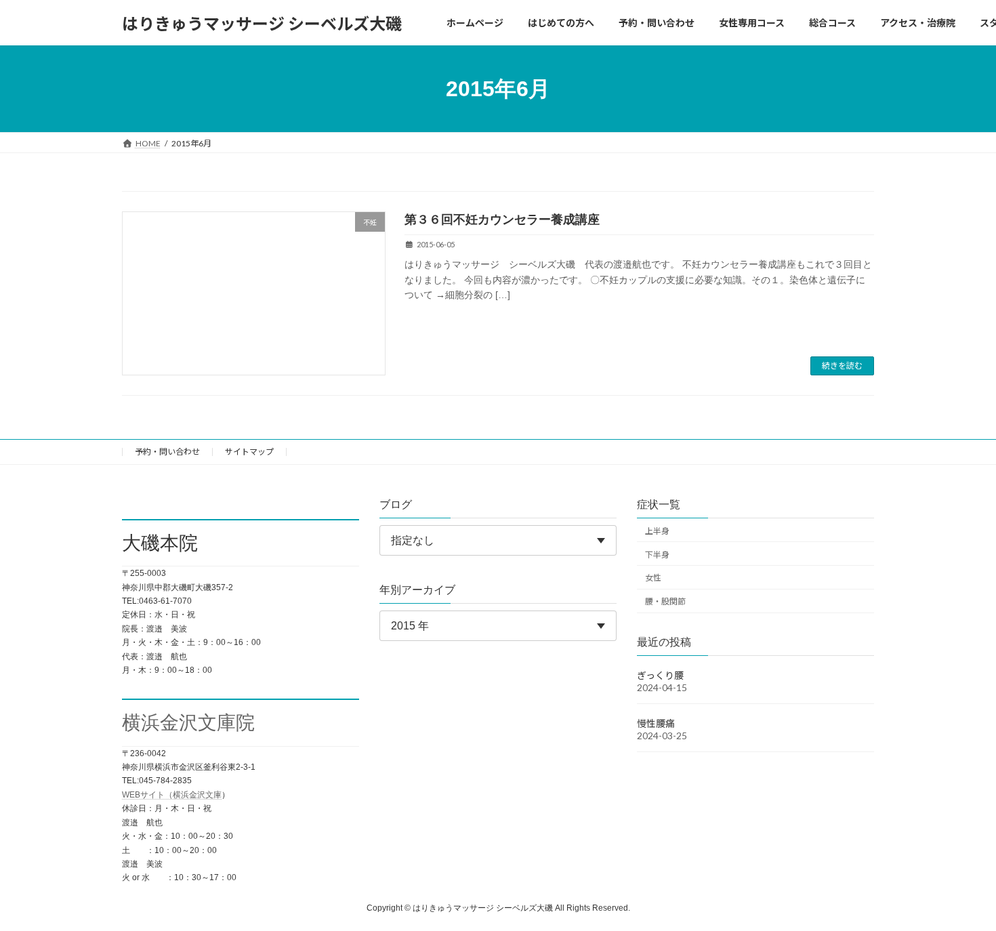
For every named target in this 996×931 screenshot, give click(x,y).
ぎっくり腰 (660, 675)
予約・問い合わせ (167, 452)
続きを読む (842, 365)
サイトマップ (249, 452)
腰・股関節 (665, 601)
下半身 (657, 555)
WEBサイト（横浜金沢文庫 (172, 795)
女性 (653, 578)
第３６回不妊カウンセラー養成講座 (502, 219)
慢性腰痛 (656, 723)
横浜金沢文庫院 (188, 723)
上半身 (657, 531)
